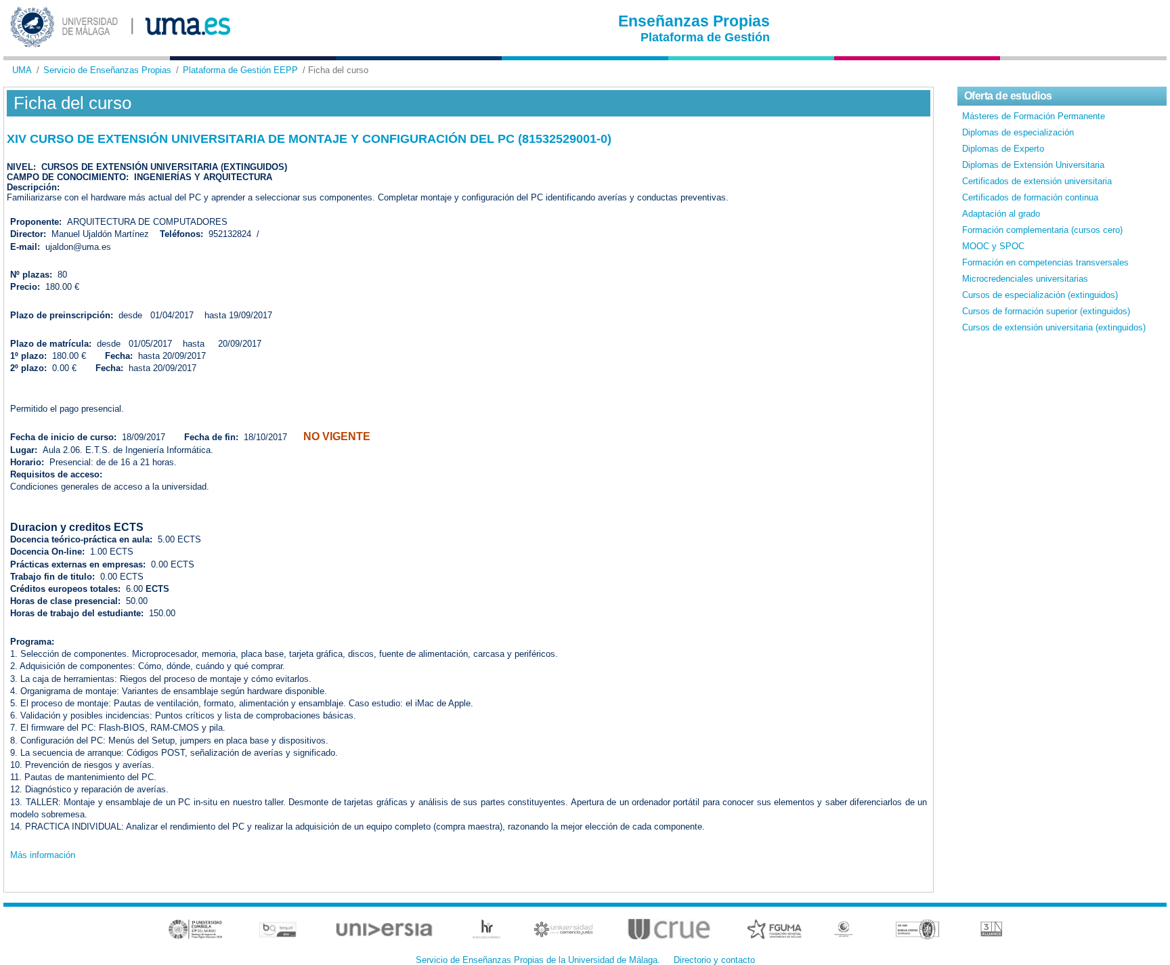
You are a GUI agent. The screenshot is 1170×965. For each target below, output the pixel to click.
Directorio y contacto (714, 960)
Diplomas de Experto (1003, 149)
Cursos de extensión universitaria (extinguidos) (1054, 327)
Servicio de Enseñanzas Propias (107, 70)
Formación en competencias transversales (1045, 262)
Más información (42, 855)
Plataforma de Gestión (705, 37)
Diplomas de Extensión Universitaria (1033, 165)
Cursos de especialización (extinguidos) (1040, 295)
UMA (22, 70)
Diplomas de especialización (1018, 132)
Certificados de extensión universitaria (1037, 181)
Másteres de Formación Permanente (1033, 116)
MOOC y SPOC (993, 246)
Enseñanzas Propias (694, 21)
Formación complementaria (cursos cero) (1042, 230)
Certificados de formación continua (1030, 197)
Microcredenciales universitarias (1025, 279)
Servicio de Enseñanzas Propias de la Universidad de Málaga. (538, 960)
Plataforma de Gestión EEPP (240, 70)
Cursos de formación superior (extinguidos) (1046, 311)
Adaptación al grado (1001, 214)
